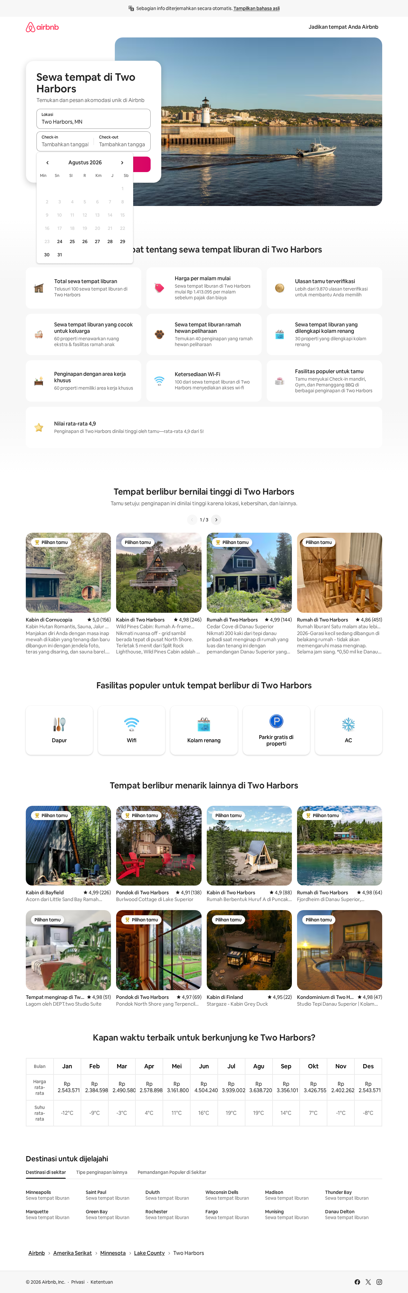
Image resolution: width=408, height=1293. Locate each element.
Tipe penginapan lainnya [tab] (101, 1172)
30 (47, 255)
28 (110, 241)
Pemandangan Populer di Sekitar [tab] (172, 1172)
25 (72, 241)
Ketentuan (102, 1282)
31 (59, 255)
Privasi (78, 1282)
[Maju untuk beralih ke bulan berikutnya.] (122, 163)
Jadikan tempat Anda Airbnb (343, 27)
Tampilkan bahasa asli (257, 8)
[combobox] (93, 122)
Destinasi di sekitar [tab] (46, 1172)
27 (97, 241)
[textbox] (65, 144)
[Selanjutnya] (216, 520)
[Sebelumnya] (192, 520)
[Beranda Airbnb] (42, 27)
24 (59, 241)
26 (84, 241)
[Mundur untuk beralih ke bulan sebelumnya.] (48, 163)
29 (122, 241)
